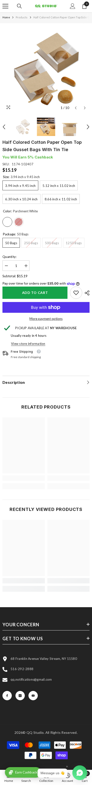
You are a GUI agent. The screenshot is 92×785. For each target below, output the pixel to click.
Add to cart (35, 292)
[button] (75, 108)
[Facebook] (7, 695)
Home (6, 17)
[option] (46, 69)
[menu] (5, 6)
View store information (28, 344)
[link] (76, 293)
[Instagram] (20, 695)
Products (22, 17)
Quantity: (9, 257)
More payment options (46, 319)
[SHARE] (86, 293)
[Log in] (72, 6)
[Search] (19, 6)
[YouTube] (33, 695)
